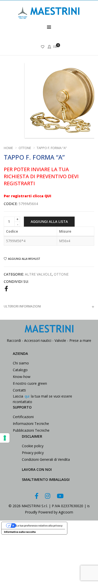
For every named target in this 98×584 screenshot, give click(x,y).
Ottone (25, 148)
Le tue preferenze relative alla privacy (39, 525)
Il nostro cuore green (30, 383)
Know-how (21, 376)
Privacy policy (33, 452)
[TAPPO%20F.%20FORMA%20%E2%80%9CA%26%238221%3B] (6, 288)
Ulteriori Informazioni (22, 306)
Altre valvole (38, 274)
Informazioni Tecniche (31, 423)
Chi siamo (21, 363)
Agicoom (66, 512)
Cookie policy (32, 445)
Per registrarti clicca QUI (27, 195)
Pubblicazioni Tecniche (31, 430)
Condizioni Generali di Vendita (46, 459)
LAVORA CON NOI (37, 469)
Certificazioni (23, 416)
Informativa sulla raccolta (20, 531)
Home (8, 148)
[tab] (49, 306)
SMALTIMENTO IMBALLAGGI (46, 479)
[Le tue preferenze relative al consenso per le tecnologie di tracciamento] (5, 438)
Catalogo (20, 369)
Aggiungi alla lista (49, 221)
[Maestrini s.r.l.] (49, 21)
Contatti (19, 390)
